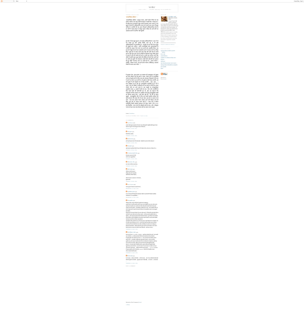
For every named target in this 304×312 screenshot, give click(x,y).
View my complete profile (167, 44)
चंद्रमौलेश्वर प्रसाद (131, 191)
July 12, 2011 (144, 115)
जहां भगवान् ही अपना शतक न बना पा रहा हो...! (169, 63)
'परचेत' (152, 7)
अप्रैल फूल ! (163, 61)
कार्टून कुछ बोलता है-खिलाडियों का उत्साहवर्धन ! (169, 65)
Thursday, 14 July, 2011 (132, 229)
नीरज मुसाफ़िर (130, 200)
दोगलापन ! (163, 59)
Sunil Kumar (130, 123)
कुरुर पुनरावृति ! (163, 66)
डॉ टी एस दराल (130, 139)
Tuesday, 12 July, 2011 (131, 128)
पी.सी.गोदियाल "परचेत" (131, 232)
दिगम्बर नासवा (130, 256)
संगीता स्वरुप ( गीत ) (131, 162)
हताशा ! (162, 68)
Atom (140, 302)
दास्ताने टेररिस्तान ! (164, 56)
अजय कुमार (129, 146)
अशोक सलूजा (129, 169)
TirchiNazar (131, 113)
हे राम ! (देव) (163, 54)
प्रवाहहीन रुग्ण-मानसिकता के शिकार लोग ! (168, 57)
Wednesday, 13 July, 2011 (132, 188)
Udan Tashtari (130, 184)
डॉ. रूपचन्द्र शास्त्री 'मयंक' (132, 153)
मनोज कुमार (129, 131)
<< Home (128, 304)
